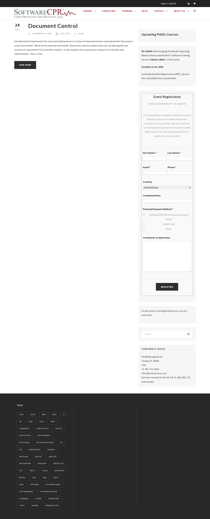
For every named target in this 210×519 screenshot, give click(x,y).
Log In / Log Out (168, 3)
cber (30, 421)
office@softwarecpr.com (154, 373)
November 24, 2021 (42, 33)
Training (127, 11)
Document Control (53, 25)
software (34, 484)
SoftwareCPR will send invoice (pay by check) (168, 216)
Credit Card (169, 223)
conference (24, 428)
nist (21, 470)
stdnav (38, 499)
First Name (150, 152)
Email (147, 167)
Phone (172, 167)
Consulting (108, 11)
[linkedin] (189, 3)
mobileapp (42, 463)
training (35, 505)
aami (44, 414)
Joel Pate (65, 33)
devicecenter (25, 435)
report (22, 478)
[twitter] (195, 3)
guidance (51, 449)
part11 (33, 470)
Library (87, 11)
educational (24, 442)
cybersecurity (42, 428)
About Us (179, 11)
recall (45, 470)
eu (61, 442)
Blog (145, 11)
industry (52, 457)
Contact (159, 11)
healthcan (23, 457)
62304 (33, 414)
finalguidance (34, 449)
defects (58, 428)
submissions (53, 499)
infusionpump (25, 463)
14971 (21, 414)
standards (24, 499)
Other (169, 228)
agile (54, 414)
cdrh (52, 421)
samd (21, 484)
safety (56, 478)
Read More (25, 65)
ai (64, 414)
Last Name (174, 152)
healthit (38, 457)
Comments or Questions (156, 237)
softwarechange (53, 484)
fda (20, 449)
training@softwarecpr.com (169, 310)
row (44, 478)
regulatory (59, 470)
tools (22, 505)
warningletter (51, 505)
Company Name (151, 195)
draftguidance (44, 435)
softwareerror (26, 491)
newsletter (58, 463)
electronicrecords (45, 442)
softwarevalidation (48, 491)
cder (41, 421)
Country (147, 181)
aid (20, 421)
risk (34, 478)
